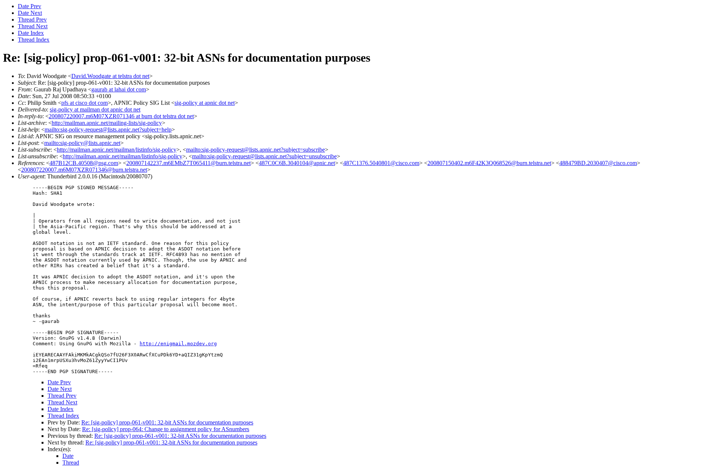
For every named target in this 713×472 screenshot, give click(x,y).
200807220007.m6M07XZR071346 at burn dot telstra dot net (121, 116)
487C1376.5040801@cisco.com (381, 163)
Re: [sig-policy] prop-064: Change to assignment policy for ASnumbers (165, 429)
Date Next (30, 13)
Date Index (31, 33)
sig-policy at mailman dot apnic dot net (95, 109)
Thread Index (33, 39)
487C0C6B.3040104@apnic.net (297, 163)
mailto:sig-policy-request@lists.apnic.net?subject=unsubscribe (264, 156)
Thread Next (33, 26)
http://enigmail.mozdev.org (178, 343)
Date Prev (29, 6)
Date (68, 456)
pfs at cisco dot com (84, 103)
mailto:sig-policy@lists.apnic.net (82, 143)
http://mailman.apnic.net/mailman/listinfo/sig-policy (116, 149)
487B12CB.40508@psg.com (83, 163)
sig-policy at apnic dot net (205, 103)
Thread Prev (32, 19)
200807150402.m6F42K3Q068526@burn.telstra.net (489, 163)
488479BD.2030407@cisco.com (598, 163)
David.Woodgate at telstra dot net (110, 76)
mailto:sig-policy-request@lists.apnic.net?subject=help (108, 129)
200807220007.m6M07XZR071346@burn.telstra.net (84, 170)
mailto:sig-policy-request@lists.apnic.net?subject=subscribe (255, 149)
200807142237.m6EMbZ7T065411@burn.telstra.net (188, 163)
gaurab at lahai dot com (118, 89)
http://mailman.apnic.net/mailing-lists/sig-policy (107, 123)
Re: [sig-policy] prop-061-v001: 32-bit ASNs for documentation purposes (167, 422)
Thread (70, 462)
